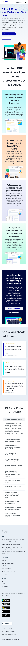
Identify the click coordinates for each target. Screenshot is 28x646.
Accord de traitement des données (10, 639)
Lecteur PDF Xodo (6, 568)
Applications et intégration (8, 571)
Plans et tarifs (5, 574)
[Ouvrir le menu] (25, 2)
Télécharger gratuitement (8, 34)
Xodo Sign (4, 566)
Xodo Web (4, 560)
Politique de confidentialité (8, 631)
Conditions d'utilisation (7, 629)
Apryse (10, 593)
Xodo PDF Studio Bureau (8, 563)
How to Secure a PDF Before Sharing (11, 544)
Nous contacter (5, 637)
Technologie (5, 586)
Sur (2, 581)
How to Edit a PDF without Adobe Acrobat (12, 542)
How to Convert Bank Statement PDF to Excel (13, 539)
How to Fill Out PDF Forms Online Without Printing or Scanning (12, 548)
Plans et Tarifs (6, 38)
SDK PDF (8, 595)
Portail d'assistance (6, 584)
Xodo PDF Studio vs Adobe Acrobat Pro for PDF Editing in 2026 (14, 552)
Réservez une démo (14, 312)
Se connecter (19, 2)
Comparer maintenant (14, 308)
